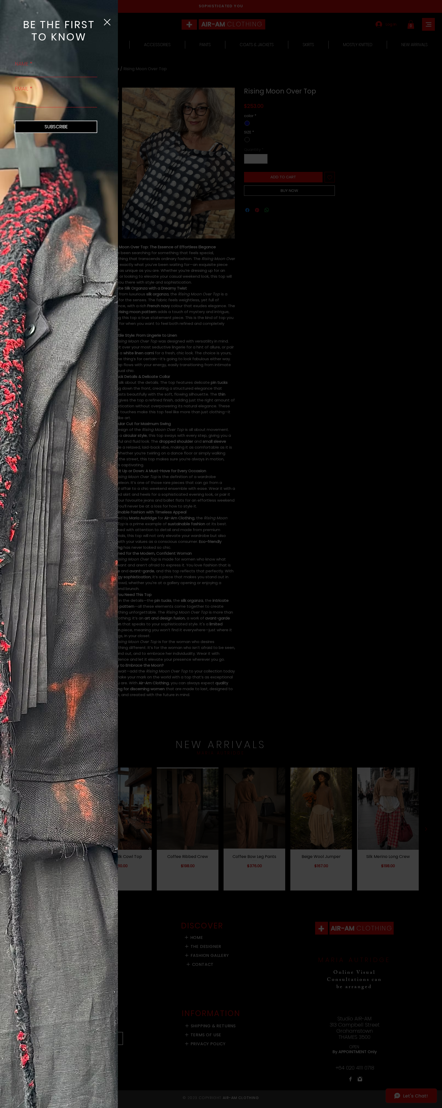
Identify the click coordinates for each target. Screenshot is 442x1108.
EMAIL (21, 88)
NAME (21, 63)
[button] (107, 22)
